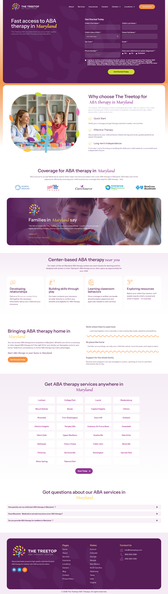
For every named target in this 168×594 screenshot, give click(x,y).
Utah (92, 579)
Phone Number (91, 51)
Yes (125, 53)
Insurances (93, 7)
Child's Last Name (129, 23)
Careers (105, 7)
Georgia (93, 557)
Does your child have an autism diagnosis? (138, 51)
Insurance (66, 560)
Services (81, 7)
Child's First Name (92, 23)
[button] (9, 188)
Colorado (94, 553)
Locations (128, 7)
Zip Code (89, 41)
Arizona (93, 549)
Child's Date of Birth (93, 32)
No (132, 53)
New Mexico (95, 564)
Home (64, 549)
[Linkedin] (19, 569)
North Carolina (96, 568)
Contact (65, 575)
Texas (92, 575)
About (71, 7)
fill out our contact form (27, 296)
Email (124, 41)
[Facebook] (14, 569)
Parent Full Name (129, 32)
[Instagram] (24, 569)
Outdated (141, 53)
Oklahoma (94, 571)
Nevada (93, 560)
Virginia (93, 582)
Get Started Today (121, 72)
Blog (64, 571)
